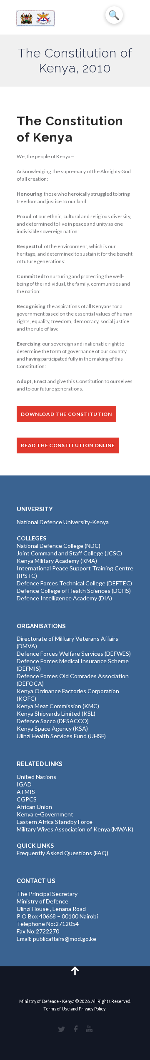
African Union (34, 806)
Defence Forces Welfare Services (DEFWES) (74, 653)
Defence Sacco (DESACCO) (53, 720)
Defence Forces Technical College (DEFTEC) (74, 583)
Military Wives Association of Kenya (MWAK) (75, 829)
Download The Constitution (66, 414)
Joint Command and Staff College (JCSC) (69, 553)
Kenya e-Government (45, 814)
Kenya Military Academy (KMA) (57, 560)
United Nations (36, 776)
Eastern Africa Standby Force (54, 821)
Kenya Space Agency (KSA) (52, 728)
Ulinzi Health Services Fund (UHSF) (61, 735)
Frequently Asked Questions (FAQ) (62, 852)
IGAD (24, 784)
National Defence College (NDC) (58, 545)
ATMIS (26, 791)
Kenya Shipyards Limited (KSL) (56, 713)
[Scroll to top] (75, 970)
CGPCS (27, 799)
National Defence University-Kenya (63, 521)
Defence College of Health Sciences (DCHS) (74, 590)
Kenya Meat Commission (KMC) (58, 705)
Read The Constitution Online (68, 445)
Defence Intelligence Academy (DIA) (64, 598)
